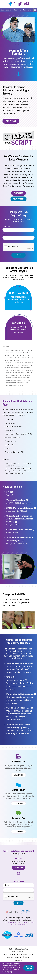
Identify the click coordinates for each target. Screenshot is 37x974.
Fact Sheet (18, 193)
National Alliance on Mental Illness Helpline (19, 539)
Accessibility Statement (15, 957)
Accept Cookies (29, 968)
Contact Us (18, 868)
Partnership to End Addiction (20, 694)
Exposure (18, 960)
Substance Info (6, 10)
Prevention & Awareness (23, 10)
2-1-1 (8, 492)
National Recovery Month (18, 663)
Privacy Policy (16, 954)
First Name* (7, 226)
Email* (5, 234)
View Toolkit (11, 121)
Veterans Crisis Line (15, 500)
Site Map (27, 957)
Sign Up (19, 255)
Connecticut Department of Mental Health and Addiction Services (19, 518)
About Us (6, 954)
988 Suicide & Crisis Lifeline (19, 529)
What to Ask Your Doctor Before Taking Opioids (18, 726)
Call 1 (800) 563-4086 (18, 854)
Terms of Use (27, 954)
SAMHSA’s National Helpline (19, 508)
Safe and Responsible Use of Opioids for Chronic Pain (19, 709)
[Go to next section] (18, 73)
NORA (9, 677)
